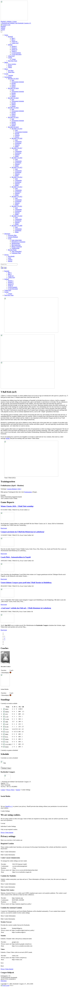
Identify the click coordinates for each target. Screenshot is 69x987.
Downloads (11, 256)
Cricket (10, 57)
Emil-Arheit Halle (17, 240)
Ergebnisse (18, 143)
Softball (10, 44)
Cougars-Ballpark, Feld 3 (14, 489)
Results (14, 83)
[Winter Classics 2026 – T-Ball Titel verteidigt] (7, 520)
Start (13, 80)
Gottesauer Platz (16, 253)
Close (9, 768)
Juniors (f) (14, 49)
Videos (10, 67)
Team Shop (11, 72)
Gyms (9, 238)
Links (9, 258)
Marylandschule (16, 245)
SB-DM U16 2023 (13, 98)
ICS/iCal (3, 768)
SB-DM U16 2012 (17, 196)
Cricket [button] (6, 292)
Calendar (10, 75)
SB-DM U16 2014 (17, 177)
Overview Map (12, 235)
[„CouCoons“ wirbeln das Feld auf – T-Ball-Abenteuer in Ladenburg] (7, 622)
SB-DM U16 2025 (13, 78)
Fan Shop (10, 70)
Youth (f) (14, 51)
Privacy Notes (5, 832)
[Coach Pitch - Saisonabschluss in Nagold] (7, 571)
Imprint (18, 790)
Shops (6, 69)
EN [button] (5, 268)
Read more (4, 528)
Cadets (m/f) (15, 43)
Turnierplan (18, 141)
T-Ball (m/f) (11, 56)
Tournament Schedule (18, 82)
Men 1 (13, 38)
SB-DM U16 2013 (17, 187)
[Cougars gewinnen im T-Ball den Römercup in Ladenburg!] (7, 546)
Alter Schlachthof (16, 251)
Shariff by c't (8, 806)
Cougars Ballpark (13, 237)
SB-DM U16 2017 (17, 148)
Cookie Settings (5, 811)
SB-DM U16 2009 (17, 225)
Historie (14, 124)
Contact (10, 259)
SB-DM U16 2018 (17, 138)
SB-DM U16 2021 (13, 117)
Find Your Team (12, 61)
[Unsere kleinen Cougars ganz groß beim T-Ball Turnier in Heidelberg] (7, 597)
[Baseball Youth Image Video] (31, 332)
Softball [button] (6, 279)
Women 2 (14, 48)
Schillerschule (15, 248)
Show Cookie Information (8, 851)
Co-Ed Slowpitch (16, 54)
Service (6, 254)
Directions (7, 233)
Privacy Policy (10, 790)
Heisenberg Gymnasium (18, 242)
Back (2, 966)
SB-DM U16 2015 (17, 167)
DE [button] (2, 268)
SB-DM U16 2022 (13, 107)
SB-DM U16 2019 (13, 127)
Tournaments (8, 77)
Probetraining (28, 492)
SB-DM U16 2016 (17, 158)
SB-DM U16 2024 (13, 88)
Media (6, 62)
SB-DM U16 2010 (17, 216)
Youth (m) (14, 41)
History (14, 85)
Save (2, 963)
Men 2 (13, 40)
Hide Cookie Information (8, 855)
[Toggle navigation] (1, 31)
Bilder (17, 146)
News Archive (12, 64)
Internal (10, 261)
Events (6, 73)
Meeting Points (12, 250)
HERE (8, 438)
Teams (6, 35)
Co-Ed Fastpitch (16, 52)
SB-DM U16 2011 (17, 206)
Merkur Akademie (17, 246)
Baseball (10, 36)
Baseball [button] (6, 271)
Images (10, 65)
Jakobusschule (16, 243)
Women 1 (14, 46)
